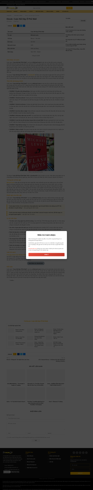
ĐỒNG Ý (46, 254)
